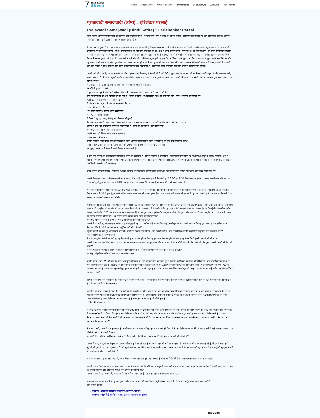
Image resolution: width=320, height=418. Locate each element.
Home (134, 5)
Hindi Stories (147, 5)
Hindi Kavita (229, 5)
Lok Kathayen (199, 5)
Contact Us (214, 413)
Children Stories (165, 5)
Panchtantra (183, 5)
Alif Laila (214, 5)
